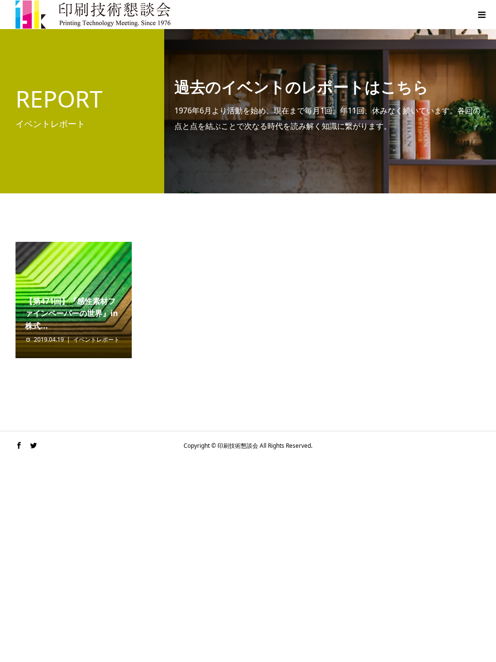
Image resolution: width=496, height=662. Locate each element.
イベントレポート (96, 339)
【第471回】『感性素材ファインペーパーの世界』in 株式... (71, 313)
